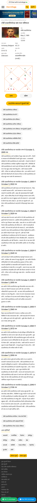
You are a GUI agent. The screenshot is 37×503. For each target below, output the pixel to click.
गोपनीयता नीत (5, 489)
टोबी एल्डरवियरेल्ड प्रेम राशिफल (11, 119)
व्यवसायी (5, 435)
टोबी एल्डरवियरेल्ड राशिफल (10, 110)
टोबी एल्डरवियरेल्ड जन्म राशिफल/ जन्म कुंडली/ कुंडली (17, 129)
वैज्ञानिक (32, 445)
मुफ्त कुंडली (4, 464)
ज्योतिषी (13, 445)
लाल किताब (4, 472)
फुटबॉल (5, 450)
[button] (3, 14)
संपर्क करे (3, 482)
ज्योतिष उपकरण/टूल (6, 474)
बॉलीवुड (5, 440)
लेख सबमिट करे (5, 479)
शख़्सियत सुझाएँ (14, 455)
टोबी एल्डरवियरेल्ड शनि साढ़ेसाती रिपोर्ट (13, 421)
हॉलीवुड (30, 435)
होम (2, 20)
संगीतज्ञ (13, 440)
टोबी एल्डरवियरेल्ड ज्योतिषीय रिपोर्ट (12, 138)
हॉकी (12, 450)
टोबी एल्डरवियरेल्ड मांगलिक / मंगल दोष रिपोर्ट (14, 416)
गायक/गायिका (22, 445)
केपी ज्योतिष (4, 469)
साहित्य (20, 440)
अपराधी (5, 445)
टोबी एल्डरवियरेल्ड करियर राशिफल (12, 124)
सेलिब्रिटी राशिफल (8, 20)
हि (33, 7)
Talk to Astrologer (9, 499)
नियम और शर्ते (4, 492)
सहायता (3, 495)
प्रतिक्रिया (4, 477)
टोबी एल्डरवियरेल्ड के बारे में (10, 114)
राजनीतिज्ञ (14, 435)
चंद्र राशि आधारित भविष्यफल (8, 467)
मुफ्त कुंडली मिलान (6, 461)
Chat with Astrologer (17, 2)
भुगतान (3, 487)
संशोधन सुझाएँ (23, 455)
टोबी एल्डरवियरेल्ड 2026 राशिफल (12, 133)
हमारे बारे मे (4, 484)
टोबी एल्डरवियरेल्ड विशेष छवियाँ (11, 143)
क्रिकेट (22, 435)
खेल (27, 440)
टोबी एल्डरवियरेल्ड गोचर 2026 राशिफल (13, 426)
